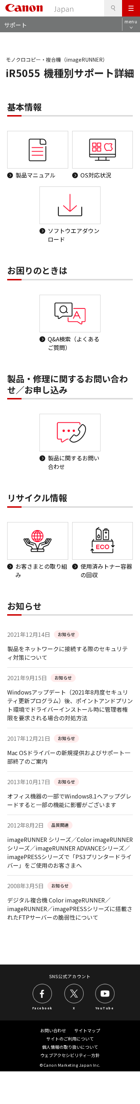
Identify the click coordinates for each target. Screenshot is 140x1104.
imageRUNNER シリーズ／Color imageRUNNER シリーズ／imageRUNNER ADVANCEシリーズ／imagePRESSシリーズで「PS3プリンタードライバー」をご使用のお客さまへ (70, 852)
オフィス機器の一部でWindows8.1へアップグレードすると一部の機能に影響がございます (69, 800)
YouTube (104, 1008)
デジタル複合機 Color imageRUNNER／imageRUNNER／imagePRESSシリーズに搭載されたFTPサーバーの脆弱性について (69, 908)
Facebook (42, 1008)
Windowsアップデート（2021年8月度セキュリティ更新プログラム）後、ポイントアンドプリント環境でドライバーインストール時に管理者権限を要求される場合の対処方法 (70, 705)
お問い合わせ (53, 1030)
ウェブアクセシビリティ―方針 (70, 1055)
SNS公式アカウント (70, 976)
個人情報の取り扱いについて (70, 1047)
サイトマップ (87, 1030)
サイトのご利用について (70, 1039)
